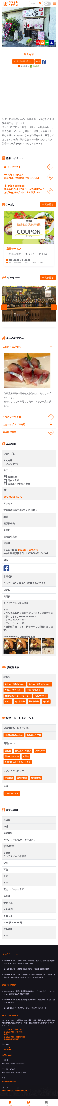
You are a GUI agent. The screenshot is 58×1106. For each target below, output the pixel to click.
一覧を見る (47, 204)
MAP (38, 61)
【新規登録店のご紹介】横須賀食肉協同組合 (27, 969)
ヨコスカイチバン (10, 1015)
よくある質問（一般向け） (14, 1032)
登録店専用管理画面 (11, 1039)
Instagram (9, 1047)
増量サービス (14, 248)
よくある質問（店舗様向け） (15, 1037)
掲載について (9, 1034)
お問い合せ (7, 1055)
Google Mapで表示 (28, 550)
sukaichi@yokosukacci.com (14, 1090)
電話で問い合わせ (24, 61)
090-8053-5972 (13, 497)
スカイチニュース (10, 954)
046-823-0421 (9, 1081)
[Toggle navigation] (54, 4)
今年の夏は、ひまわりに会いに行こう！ (25, 1008)
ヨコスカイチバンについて (14, 1029)
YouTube (7, 1049)
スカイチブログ (9, 984)
